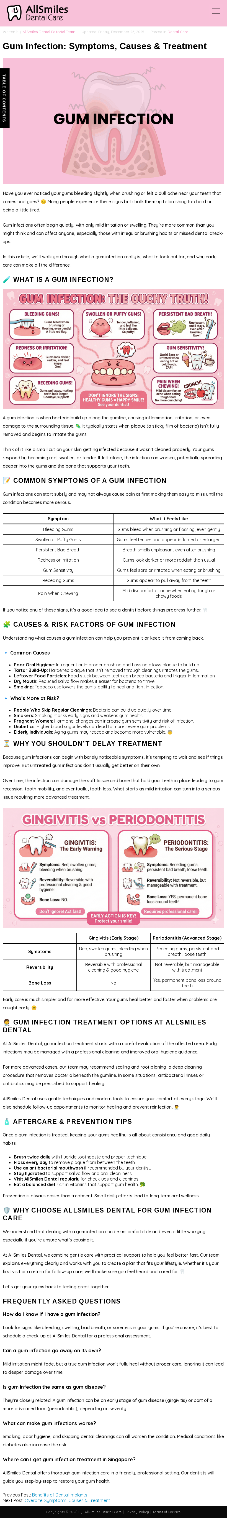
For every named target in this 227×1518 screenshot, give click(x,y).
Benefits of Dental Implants (59, 1495)
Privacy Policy (137, 1512)
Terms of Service (167, 1512)
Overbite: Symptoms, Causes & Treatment (67, 1500)
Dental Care (177, 31)
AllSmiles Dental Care (103, 1512)
